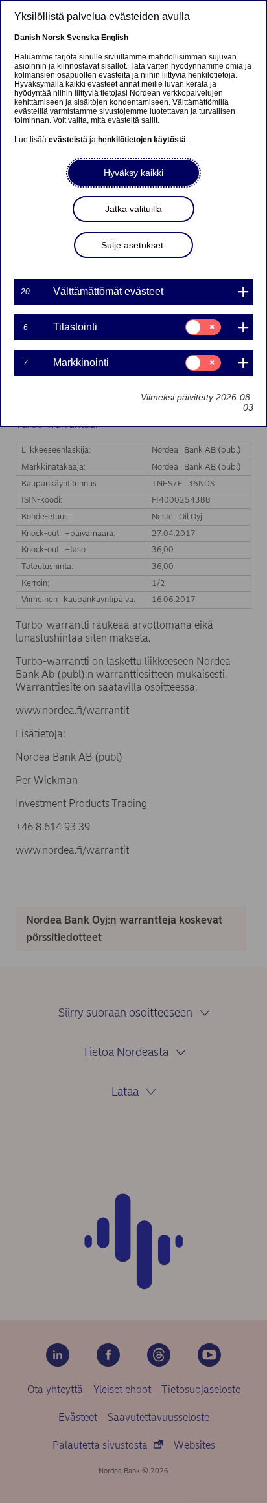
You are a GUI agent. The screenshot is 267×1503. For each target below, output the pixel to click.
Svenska (83, 37)
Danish (27, 37)
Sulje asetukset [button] (132, 245)
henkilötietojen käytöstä (142, 139)
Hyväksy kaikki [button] (133, 173)
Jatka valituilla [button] (133, 209)
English (114, 37)
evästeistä (68, 139)
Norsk (53, 37)
